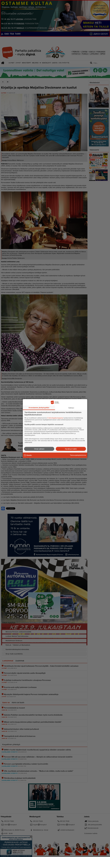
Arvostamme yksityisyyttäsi (39, 408)
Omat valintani (39, 449)
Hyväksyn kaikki (71, 449)
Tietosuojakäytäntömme (78, 455)
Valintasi (71, 408)
